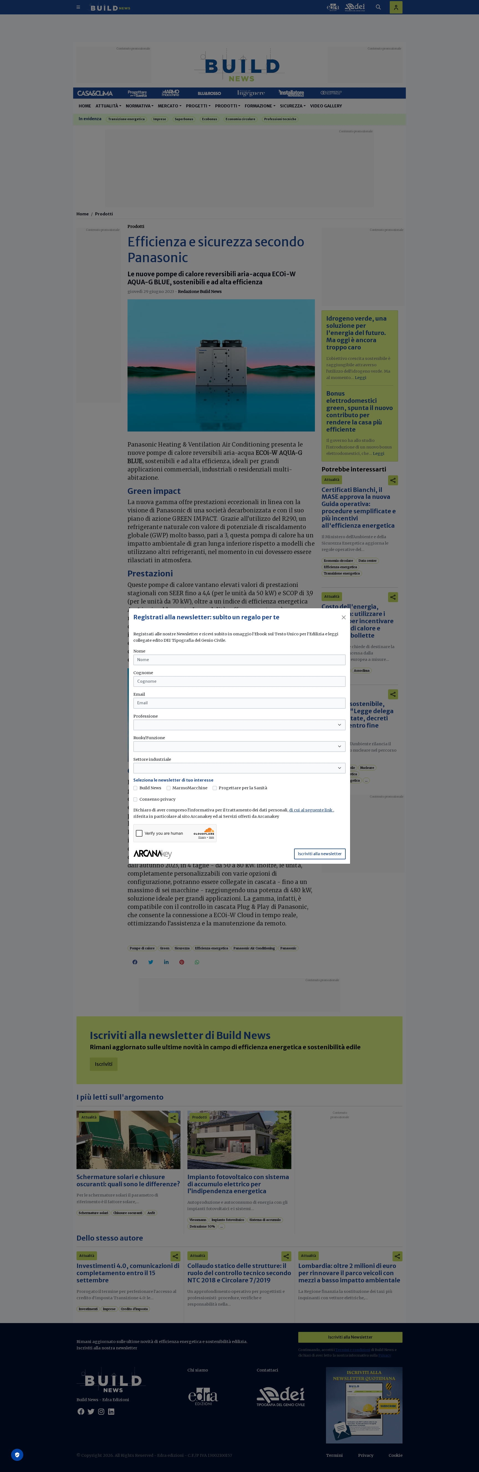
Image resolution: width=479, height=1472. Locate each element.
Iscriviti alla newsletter (320, 853)
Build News (150, 787)
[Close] (344, 617)
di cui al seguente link (311, 810)
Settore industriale (152, 759)
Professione (145, 716)
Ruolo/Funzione (149, 737)
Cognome (143, 672)
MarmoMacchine (189, 787)
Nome (139, 651)
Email (139, 694)
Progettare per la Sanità (243, 787)
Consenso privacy (157, 799)
